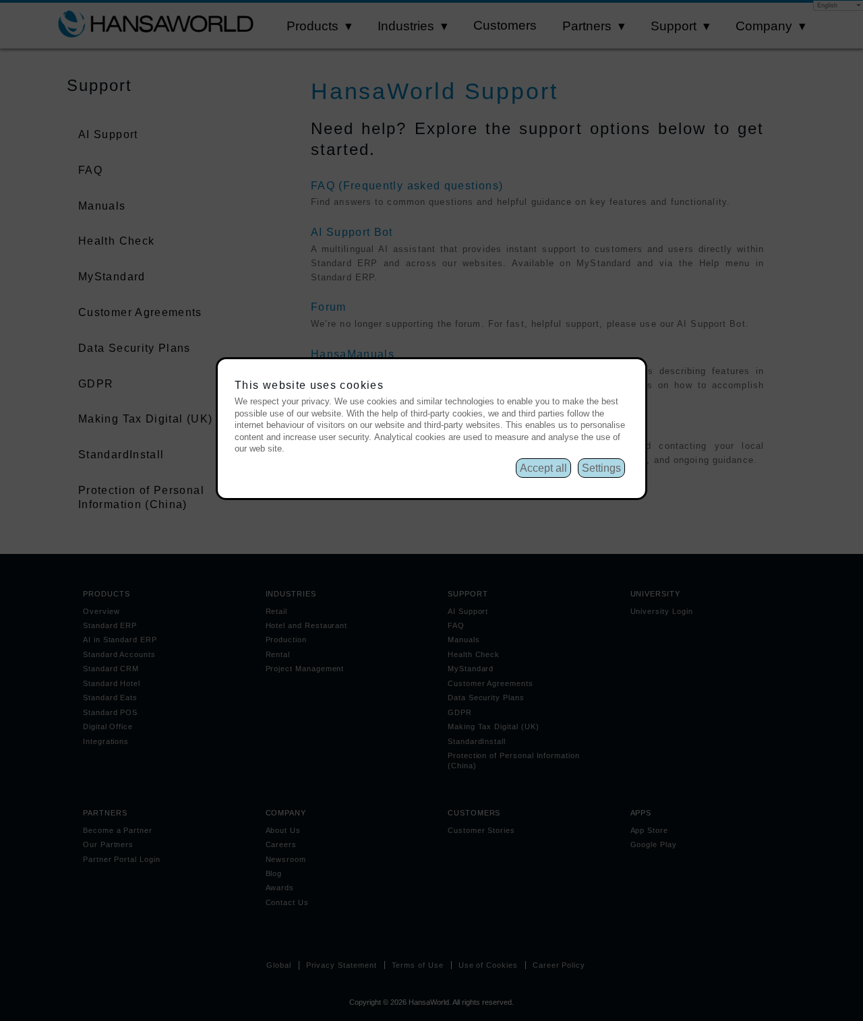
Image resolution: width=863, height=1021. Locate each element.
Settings (601, 468)
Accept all (543, 468)
